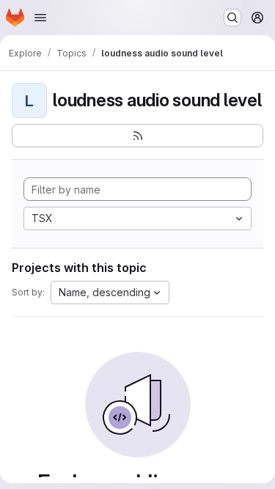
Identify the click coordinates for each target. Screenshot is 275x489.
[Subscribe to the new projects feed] (137, 135)
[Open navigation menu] (40, 17)
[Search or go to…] (232, 17)
